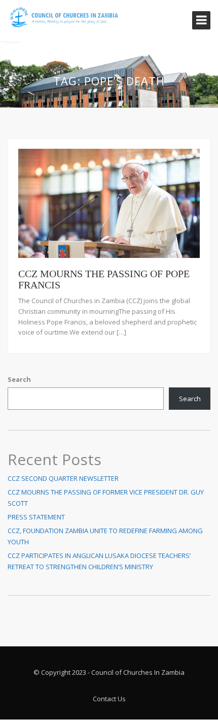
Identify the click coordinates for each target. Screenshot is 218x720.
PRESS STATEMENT (36, 516)
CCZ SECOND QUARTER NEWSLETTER (63, 478)
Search (19, 379)
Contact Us (109, 698)
